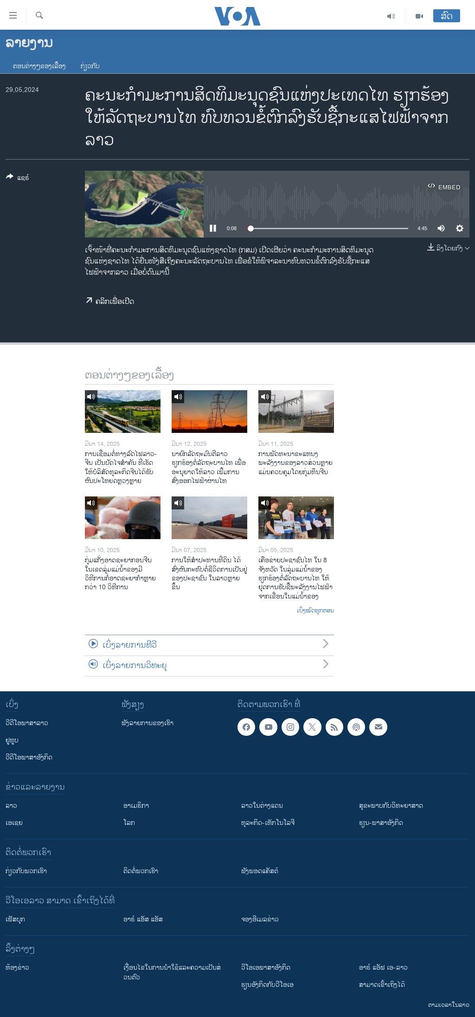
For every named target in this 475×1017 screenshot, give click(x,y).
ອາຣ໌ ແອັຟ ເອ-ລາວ (383, 967)
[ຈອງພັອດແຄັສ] (378, 727)
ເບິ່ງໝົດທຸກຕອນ (315, 611)
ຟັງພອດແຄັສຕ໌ (259, 871)
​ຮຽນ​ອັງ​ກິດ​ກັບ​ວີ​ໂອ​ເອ (267, 985)
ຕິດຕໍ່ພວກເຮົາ (140, 871)
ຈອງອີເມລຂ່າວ (260, 919)
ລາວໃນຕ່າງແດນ (262, 806)
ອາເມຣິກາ (136, 806)
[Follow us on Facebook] (246, 727)
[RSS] (334, 727)
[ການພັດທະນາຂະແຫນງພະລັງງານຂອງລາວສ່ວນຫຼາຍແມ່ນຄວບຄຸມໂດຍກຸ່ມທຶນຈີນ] (296, 411)
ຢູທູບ (12, 740)
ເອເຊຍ (14, 823)
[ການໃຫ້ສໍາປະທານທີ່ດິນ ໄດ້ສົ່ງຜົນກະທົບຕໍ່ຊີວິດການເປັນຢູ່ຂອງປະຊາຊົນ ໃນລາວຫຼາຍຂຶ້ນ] (209, 517)
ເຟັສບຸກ (15, 919)
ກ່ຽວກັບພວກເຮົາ (26, 871)
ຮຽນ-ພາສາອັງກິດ (381, 823)
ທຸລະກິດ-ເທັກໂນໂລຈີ (268, 823)
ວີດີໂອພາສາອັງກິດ (29, 757)
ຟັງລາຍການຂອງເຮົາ (147, 723)
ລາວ (11, 806)
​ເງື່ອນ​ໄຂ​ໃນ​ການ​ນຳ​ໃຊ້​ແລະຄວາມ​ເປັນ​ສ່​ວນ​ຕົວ (172, 972)
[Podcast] (356, 727)
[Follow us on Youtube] (268, 727)
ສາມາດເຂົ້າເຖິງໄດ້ (382, 985)
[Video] (419, 16)
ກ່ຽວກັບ (90, 66)
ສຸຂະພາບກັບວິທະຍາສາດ (391, 806)
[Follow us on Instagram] (290, 727)
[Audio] (391, 16)
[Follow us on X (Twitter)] (312, 727)
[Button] (17, 179)
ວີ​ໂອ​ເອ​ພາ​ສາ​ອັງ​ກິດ (265, 967)
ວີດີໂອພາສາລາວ (27, 723)
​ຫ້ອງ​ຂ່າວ (17, 967)
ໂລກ (129, 823)
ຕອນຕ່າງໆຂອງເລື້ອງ (39, 66)
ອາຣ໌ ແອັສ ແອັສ (143, 919)
